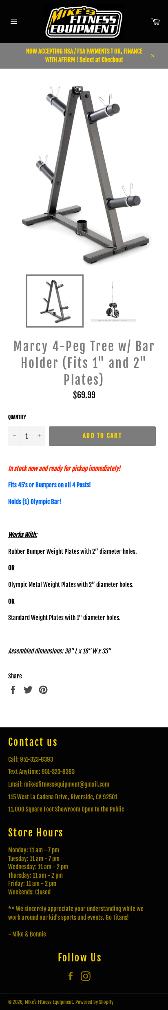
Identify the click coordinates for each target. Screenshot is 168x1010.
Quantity (17, 417)
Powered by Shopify (94, 1002)
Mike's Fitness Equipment (49, 1002)
